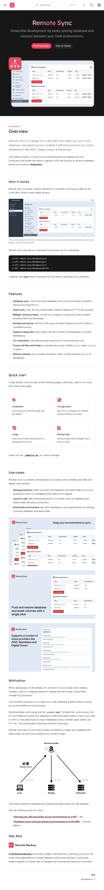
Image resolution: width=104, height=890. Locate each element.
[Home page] (12, 5)
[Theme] (84, 5)
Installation (18, 406)
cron (26, 276)
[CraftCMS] (99, 5)
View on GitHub (63, 46)
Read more (36, 164)
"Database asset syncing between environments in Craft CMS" (46, 821)
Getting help (63, 434)
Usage (15, 434)
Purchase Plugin (41, 46)
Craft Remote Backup (20, 854)
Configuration (64, 406)
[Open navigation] (4, 5)
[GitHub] (91, 5)
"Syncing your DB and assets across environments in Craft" (45, 816)
